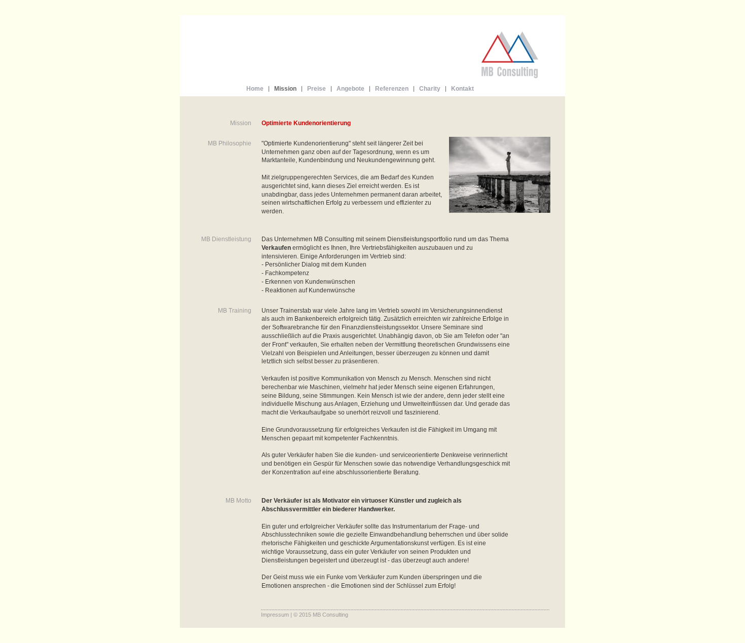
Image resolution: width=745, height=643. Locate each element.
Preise (316, 89)
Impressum (275, 615)
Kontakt (462, 89)
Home (255, 89)
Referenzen (391, 89)
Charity (429, 89)
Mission (285, 89)
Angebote (350, 89)
